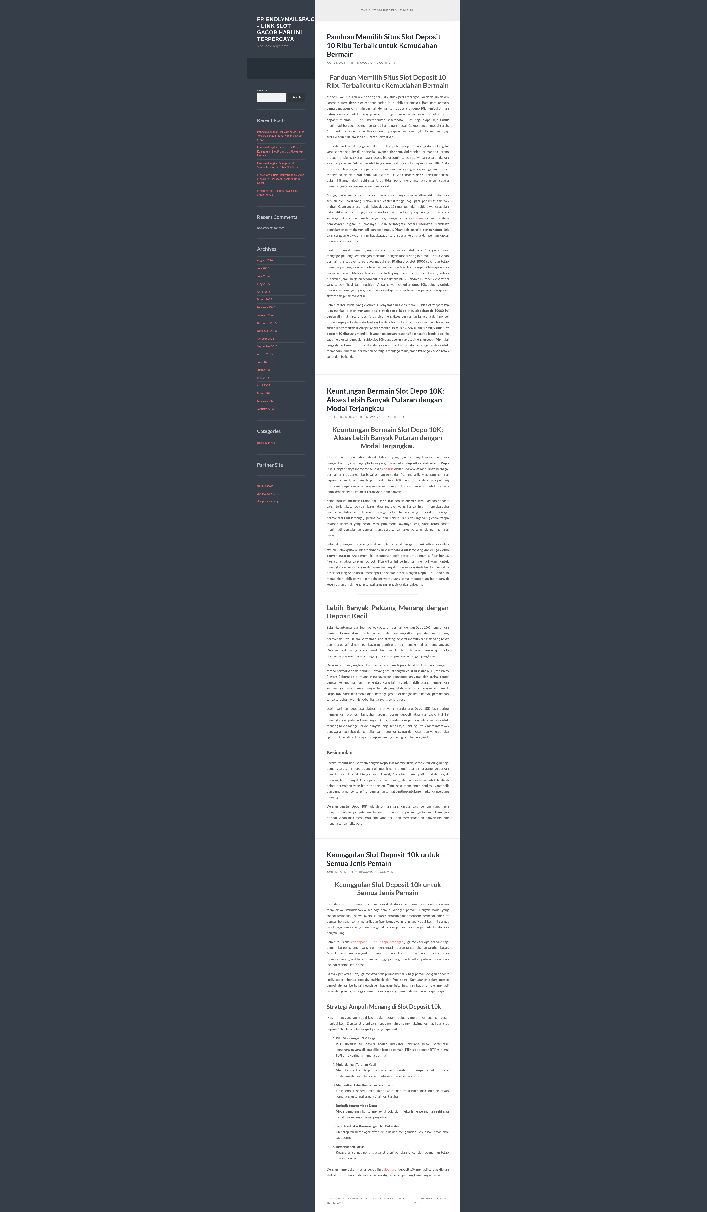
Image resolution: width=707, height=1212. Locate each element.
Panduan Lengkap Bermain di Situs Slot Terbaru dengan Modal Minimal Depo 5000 (280, 135)
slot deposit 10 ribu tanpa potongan (377, 942)
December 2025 (267, 323)
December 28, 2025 (340, 416)
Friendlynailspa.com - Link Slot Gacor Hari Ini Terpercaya (290, 29)
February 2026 (266, 307)
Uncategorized (266, 442)
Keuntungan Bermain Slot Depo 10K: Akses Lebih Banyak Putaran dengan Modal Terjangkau (385, 399)
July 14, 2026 (336, 62)
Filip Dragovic (361, 62)
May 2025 (263, 377)
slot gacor (391, 1169)
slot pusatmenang (268, 493)
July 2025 (263, 362)
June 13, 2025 (336, 871)
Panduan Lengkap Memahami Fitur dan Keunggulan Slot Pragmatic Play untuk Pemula (280, 151)
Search (262, 90)
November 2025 (267, 330)
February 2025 (266, 401)
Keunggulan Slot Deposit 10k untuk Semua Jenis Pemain (383, 858)
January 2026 (265, 315)
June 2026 (263, 276)
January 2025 (265, 408)
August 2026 (265, 260)
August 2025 (265, 354)
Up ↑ (417, 1202)
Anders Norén (435, 1198)
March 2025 (264, 393)
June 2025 (263, 369)
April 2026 (263, 291)
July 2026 (263, 268)
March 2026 (264, 299)
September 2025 (267, 346)
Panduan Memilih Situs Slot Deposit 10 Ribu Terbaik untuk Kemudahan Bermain (384, 45)
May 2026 (263, 284)
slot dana (416, 218)
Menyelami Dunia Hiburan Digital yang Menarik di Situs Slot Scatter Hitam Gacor (280, 178)
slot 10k (387, 469)
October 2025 (265, 338)
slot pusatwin (265, 485)
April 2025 (263, 385)
